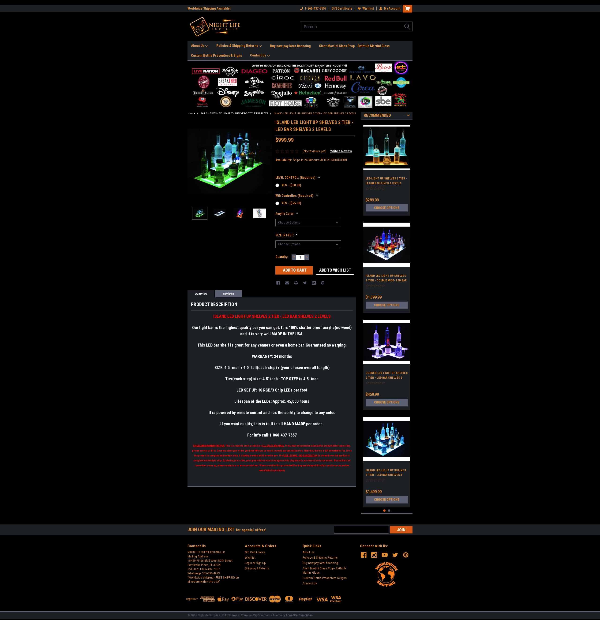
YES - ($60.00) (291, 185)
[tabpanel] (386, 169)
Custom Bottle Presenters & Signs (216, 55)
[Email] (287, 283)
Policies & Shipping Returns (237, 46)
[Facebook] (278, 283)
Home (191, 113)
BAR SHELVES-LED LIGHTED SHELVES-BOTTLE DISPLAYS (234, 113)
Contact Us (258, 55)
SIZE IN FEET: (286, 235)
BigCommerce (262, 615)
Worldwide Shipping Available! (209, 8)
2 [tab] (389, 510)
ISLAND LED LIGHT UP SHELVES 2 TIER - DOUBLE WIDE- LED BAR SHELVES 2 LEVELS (386, 280)
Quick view (386, 263)
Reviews (228, 293)
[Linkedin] (314, 283)
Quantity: (281, 257)
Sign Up (261, 563)
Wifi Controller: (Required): (296, 196)
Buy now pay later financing (290, 46)
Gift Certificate (342, 8)
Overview (201, 293)
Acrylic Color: (286, 214)
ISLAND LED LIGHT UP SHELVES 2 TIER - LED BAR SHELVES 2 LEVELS (315, 113)
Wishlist (368, 8)
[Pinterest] (323, 283)
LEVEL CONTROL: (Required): (297, 177)
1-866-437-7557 (315, 8)
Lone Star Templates (299, 615)
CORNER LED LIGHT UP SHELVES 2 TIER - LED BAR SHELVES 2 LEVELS (387, 377)
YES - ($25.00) (291, 203)
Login (248, 563)
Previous (192, 161)
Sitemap (233, 615)
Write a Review (341, 151)
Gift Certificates (255, 552)
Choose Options (386, 208)
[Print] (296, 283)
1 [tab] (384, 510)
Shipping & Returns (257, 568)
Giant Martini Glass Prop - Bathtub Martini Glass (354, 46)
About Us (198, 46)
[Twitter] (305, 283)
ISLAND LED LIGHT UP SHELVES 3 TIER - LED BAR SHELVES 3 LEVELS (386, 475)
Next (267, 161)
